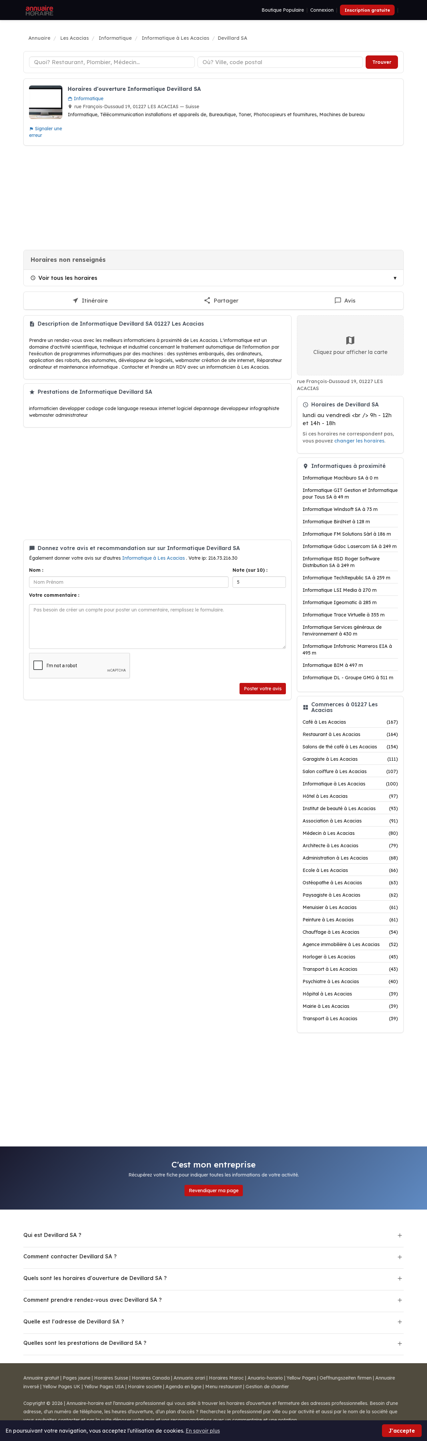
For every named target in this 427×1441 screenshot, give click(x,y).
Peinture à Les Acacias (350, 920)
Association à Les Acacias (350, 821)
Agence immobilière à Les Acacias (350, 944)
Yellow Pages (301, 1378)
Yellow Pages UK (61, 1387)
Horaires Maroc (226, 1378)
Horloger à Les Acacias (350, 957)
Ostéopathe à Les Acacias (350, 883)
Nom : (36, 570)
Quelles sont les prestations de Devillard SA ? (84, 1342)
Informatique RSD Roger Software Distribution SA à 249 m (341, 562)
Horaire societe (145, 1387)
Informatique (87, 99)
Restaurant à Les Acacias (350, 734)
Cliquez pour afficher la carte (350, 352)
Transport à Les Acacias (350, 969)
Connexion (322, 10)
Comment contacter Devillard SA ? (70, 1256)
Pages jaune (76, 1378)
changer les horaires (359, 440)
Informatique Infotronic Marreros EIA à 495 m (347, 649)
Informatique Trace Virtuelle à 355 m (344, 615)
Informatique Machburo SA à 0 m (340, 478)
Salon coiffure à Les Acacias (350, 771)
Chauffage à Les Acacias (350, 932)
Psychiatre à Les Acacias (350, 981)
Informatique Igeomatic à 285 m (340, 602)
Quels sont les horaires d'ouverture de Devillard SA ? (95, 1278)
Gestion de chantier (267, 1387)
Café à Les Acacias (350, 722)
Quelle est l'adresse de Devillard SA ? (73, 1321)
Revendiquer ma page (214, 1191)
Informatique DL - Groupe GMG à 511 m (348, 678)
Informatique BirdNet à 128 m (336, 522)
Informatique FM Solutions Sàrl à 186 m (347, 534)
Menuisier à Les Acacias (350, 907)
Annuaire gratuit (41, 1378)
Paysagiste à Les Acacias (350, 895)
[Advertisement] (213, 197)
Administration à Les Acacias (350, 858)
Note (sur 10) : (250, 570)
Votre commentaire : (54, 595)
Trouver (381, 62)
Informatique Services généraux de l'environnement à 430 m (342, 630)
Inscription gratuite (367, 10)
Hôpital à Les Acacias (350, 994)
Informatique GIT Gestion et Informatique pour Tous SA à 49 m (350, 493)
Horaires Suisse (111, 1378)
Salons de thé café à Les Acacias (350, 747)
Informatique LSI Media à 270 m (340, 590)
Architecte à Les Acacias (350, 846)
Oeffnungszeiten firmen (346, 1378)
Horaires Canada (151, 1378)
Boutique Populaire (283, 10)
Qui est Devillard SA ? (52, 1235)
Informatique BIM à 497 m (333, 665)
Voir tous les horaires (67, 277)
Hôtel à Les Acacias (350, 796)
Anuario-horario (265, 1378)
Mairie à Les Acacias (350, 1006)
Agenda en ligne (183, 1387)
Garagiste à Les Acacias (350, 759)
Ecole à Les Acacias (350, 870)
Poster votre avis (263, 689)
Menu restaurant (223, 1387)
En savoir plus (202, 1430)
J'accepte (402, 1430)
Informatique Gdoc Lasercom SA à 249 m (350, 546)
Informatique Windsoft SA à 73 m (340, 509)
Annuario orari (189, 1378)
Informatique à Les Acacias (154, 558)
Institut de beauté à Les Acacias (350, 808)
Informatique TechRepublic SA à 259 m (346, 578)
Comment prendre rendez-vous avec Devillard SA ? (92, 1299)
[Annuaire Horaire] (39, 10)
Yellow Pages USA (104, 1387)
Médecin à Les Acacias (350, 833)
